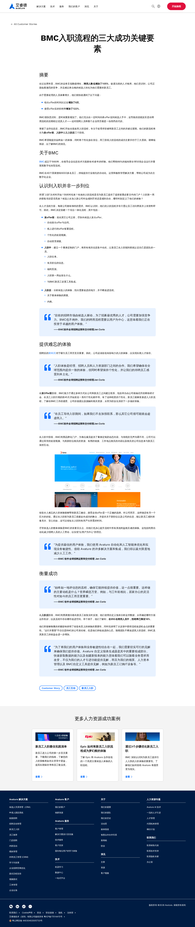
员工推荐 (13, 835)
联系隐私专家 (153, 856)
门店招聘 (13, 840)
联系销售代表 (153, 845)
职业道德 (50, 912)
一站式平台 (60, 878)
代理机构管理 (153, 823)
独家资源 (59, 812)
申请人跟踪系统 (16, 812)
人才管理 (151, 818)
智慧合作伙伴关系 (109, 835)
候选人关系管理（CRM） (20, 807)
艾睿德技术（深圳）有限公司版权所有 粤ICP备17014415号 (35, 916)
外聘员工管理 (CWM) (18, 857)
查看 (37, 777)
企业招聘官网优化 (17, 868)
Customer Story (51, 688)
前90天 (52, 353)
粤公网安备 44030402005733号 (27, 920)
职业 (103, 846)
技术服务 (59, 840)
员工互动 (70, 688)
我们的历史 (106, 818)
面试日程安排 (15, 873)
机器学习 (59, 867)
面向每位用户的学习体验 (66, 851)
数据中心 (59, 872)
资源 (103, 867)
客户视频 (105, 873)
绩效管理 (13, 851)
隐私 (61, 912)
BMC (42, 161)
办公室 (150, 862)
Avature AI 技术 (154, 807)
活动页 (104, 823)
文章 (103, 862)
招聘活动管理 (15, 823)
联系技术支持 (153, 851)
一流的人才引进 (154, 812)
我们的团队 (106, 812)
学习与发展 (14, 862)
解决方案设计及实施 (64, 834)
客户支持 (59, 845)
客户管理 (59, 828)
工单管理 (13, 884)
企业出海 (13, 890)
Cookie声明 (27, 912)
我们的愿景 (106, 807)
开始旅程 (176, 6)
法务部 (70, 912)
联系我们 (13, 912)
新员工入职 (87, 688)
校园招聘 (13, 818)
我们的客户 (60, 807)
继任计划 (151, 829)
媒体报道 (105, 829)
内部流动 (13, 846)
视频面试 (13, 879)
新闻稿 (104, 840)
